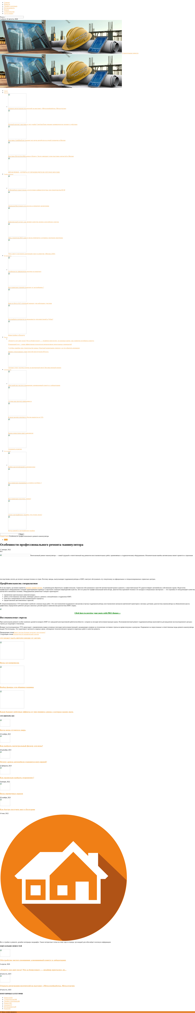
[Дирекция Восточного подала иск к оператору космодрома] (17, 204)
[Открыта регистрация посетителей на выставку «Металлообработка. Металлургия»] (17, 106)
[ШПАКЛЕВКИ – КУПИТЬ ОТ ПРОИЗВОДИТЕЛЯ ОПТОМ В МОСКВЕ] (17, 170)
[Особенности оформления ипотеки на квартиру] (17, 270)
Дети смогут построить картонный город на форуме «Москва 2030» (31, 254)
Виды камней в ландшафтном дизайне (21, 530)
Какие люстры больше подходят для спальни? (29, 632)
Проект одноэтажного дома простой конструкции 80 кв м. (28, 352)
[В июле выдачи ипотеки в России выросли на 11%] (17, 415)
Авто (7, 536)
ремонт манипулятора (34, 588)
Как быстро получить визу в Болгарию (17, 809)
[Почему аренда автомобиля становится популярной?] (5, 758)
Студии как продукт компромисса (20, 401)
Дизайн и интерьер (10, 6)
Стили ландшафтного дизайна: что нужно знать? (25, 515)
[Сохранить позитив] (17, 447)
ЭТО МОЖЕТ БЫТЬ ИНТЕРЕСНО (13, 638)
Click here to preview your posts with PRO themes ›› (98, 613)
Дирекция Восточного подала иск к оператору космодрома (28, 206)
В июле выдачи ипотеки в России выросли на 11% (25, 417)
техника (8, 1005)
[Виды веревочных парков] (5, 790)
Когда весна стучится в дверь (13, 730)
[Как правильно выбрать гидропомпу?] (5, 774)
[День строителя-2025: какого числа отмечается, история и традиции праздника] (17, 236)
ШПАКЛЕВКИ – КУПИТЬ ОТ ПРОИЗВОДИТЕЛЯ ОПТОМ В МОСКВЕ (34, 172)
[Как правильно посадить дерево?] (17, 497)
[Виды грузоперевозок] (12, 659)
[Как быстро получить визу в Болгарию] (5, 805)
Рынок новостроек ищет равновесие (20, 433)
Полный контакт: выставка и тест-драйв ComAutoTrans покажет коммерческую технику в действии (42, 124)
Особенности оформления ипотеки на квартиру (24, 271)
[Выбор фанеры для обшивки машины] (12, 683)
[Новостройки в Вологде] (17, 333)
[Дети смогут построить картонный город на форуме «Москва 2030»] (17, 252)
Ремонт (6, 10)
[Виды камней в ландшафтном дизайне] (17, 529)
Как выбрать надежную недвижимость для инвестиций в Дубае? (30, 319)
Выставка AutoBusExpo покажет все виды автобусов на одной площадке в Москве (37, 140)
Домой (2, 536)
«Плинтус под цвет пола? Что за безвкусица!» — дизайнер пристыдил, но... (33, 970)
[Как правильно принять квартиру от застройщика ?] (17, 285)
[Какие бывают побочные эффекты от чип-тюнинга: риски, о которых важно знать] (12, 708)
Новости (7, 4)
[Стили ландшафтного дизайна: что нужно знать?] (17, 513)
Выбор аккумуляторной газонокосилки (21, 467)
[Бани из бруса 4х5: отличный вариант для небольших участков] (17, 301)
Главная (7, 2)
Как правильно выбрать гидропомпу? (17, 778)
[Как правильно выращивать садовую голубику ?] (17, 481)
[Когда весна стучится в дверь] (5, 726)
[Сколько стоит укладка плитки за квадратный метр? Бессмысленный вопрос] (17, 366)
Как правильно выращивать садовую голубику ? (25, 483)
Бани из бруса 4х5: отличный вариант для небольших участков (30, 303)
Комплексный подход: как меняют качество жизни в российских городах (33, 222)
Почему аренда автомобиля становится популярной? (23, 762)
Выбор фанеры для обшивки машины (17, 687)
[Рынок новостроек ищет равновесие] (17, 431)
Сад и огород (8, 13)
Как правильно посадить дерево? (19, 499)
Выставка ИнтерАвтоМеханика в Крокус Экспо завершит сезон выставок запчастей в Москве (41, 156)
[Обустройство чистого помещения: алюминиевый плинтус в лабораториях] (17, 383)
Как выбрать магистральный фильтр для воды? (21, 746)
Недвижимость (9, 8)
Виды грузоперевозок (9, 663)
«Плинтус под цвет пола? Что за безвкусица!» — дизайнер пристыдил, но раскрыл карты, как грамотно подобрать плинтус (51, 341)
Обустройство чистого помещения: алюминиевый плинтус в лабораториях (34, 385)
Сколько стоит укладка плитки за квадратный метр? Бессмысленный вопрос (34, 367)
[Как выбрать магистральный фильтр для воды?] (5, 742)
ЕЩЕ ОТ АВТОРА (34, 638)
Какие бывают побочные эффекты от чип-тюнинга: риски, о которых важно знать (36, 712)
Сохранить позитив (15, 449)
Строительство (9, 11)
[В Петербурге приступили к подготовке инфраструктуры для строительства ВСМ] (17, 188)
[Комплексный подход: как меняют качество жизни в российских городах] (17, 220)
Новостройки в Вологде (16, 335)
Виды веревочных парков (11, 794)
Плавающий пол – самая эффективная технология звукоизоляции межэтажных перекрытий (40, 344)
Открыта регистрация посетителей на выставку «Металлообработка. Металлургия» (37, 108)
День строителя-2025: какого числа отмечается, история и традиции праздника (35, 238)
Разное (7, 1008)
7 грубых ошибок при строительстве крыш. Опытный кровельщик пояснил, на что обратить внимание (44, 348)
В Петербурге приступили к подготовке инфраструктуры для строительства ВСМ (36, 190)
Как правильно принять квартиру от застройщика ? (26, 287)
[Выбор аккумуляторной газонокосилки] (17, 465)
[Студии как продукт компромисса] (17, 399)
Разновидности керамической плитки (26, 634)
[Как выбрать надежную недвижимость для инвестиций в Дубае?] (17, 317)
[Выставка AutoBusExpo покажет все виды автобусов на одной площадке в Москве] (17, 138)
